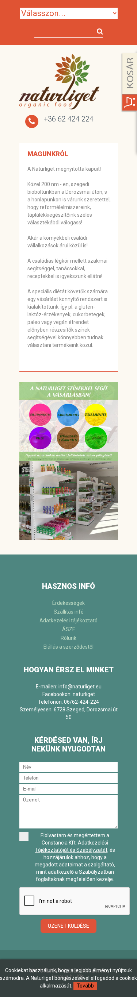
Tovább (85, 986)
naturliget (84, 694)
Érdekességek (68, 603)
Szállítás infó (69, 612)
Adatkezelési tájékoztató (68, 620)
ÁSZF (68, 629)
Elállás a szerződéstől (68, 647)
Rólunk (68, 638)
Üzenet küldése (68, 926)
